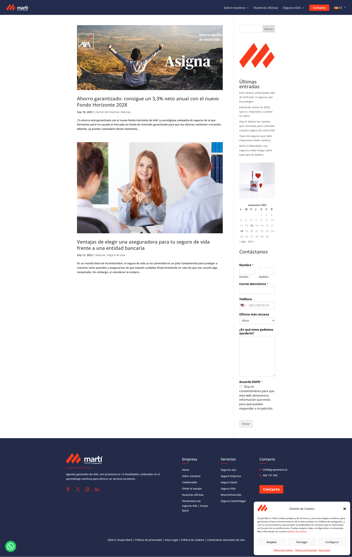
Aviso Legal (324, 550)
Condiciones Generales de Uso (226, 540)
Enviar (246, 423)
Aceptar (272, 542)
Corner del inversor (107, 112)
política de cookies (297, 531)
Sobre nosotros (234, 8)
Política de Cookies (283, 550)
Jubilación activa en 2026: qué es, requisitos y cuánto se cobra (255, 111)
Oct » (251, 241)
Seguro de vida (116, 255)
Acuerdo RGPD (251, 382)
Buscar (269, 29)
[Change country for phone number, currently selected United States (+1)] (243, 305)
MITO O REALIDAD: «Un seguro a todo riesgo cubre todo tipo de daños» (255, 150)
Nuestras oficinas (266, 8)
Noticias (126, 112)
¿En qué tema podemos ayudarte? (256, 331)
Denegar (302, 542)
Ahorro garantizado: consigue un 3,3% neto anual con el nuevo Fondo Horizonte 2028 (148, 101)
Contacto (319, 8)
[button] (344, 509)
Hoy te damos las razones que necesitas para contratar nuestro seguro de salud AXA (257, 126)
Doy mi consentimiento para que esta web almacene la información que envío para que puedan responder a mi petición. (256, 397)
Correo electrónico (253, 284)
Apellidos (264, 276)
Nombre (246, 265)
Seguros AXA (292, 8)
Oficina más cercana (254, 314)
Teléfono (245, 299)
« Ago (242, 241)
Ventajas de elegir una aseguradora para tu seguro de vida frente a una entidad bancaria (143, 244)
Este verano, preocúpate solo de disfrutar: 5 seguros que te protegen (257, 97)
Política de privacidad (148, 540)
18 (241, 231)
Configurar (332, 542)
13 (251, 225)
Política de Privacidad (306, 550)
